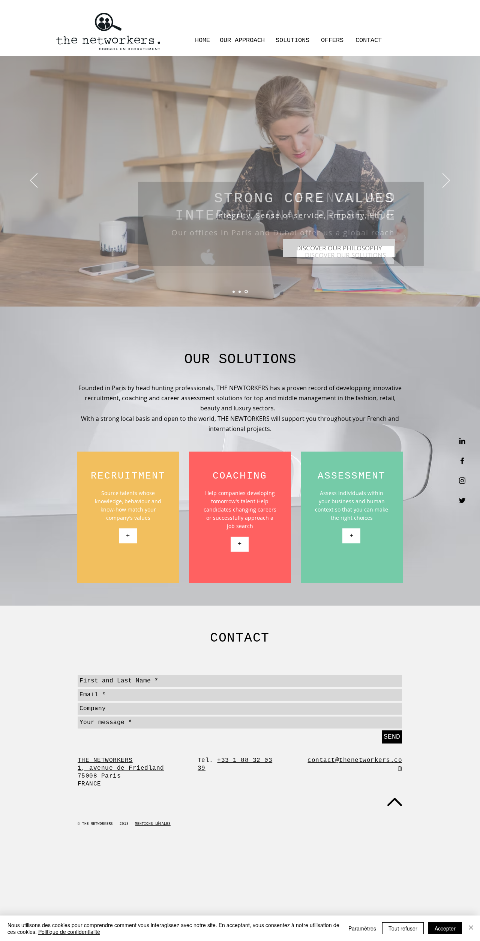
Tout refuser (402, 928)
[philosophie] (239, 291)
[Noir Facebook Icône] (462, 460)
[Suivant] (446, 181)
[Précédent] (34, 181)
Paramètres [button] (362, 928)
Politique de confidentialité (69, 931)
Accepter (445, 928)
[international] (246, 291)
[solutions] (233, 291)
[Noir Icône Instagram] (462, 480)
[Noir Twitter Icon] (462, 500)
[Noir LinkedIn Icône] (462, 441)
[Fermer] (471, 928)
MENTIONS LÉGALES (152, 824)
